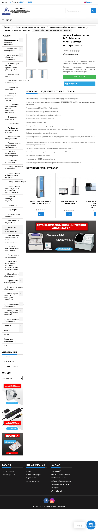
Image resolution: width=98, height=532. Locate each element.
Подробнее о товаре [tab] (52, 91)
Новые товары (12, 366)
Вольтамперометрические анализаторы (14, 82)
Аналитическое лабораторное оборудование (11, 57)
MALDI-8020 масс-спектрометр (69, 202)
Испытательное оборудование (11, 320)
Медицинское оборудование (10, 50)
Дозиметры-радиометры (11, 88)
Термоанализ (13, 205)
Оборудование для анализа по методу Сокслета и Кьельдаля (12, 108)
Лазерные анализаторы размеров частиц (10, 97)
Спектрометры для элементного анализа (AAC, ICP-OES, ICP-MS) (12, 189)
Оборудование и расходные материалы (11, 42)
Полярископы (13, 123)
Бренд (72, 46)
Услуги (7, 330)
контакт (4, 2)
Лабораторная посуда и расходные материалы (11, 297)
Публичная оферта (33, 474)
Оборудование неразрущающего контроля (11, 313)
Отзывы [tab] (71, 91)
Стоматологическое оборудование (13, 288)
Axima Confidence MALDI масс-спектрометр (40, 202)
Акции (6, 335)
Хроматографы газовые (12, 215)
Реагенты (8, 326)
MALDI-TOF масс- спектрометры (11, 229)
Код (64, 46)
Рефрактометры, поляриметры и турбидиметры (13, 145)
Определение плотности (11, 118)
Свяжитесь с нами (33, 481)
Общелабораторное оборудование (13, 275)
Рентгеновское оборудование (12, 138)
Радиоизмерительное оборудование (13, 305)
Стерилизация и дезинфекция (11, 282)
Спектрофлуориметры (15, 182)
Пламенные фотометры (11, 161)
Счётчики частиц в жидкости (10, 199)
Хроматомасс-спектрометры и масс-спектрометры (12, 239)
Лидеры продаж (8, 474)
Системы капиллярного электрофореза (11, 154)
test (5, 346)
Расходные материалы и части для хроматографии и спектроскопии (12, 265)
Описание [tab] (32, 91)
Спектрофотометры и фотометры (14, 168)
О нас (8, 357)
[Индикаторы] (12, 444)
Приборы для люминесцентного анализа (12, 130)
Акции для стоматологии (10, 340)
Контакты (10, 361)
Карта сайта (31, 478)
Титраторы (12, 210)
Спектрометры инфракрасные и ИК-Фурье (12, 175)
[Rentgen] (12, 394)
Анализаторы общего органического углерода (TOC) (12, 67)
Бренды (6, 373)
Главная (6, 36)
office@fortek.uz (58, 491)
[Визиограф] (12, 419)
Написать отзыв (71, 54)
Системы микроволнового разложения (12, 248)
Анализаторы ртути (12, 75)
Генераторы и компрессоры (12, 256)
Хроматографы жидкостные (12, 222)
